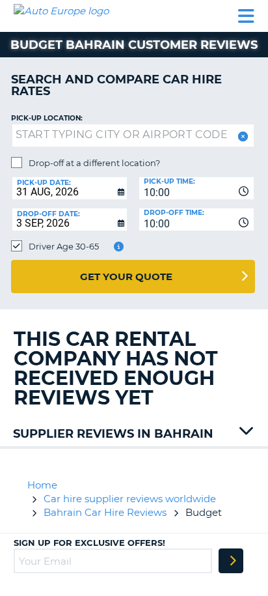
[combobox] (196, 188)
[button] (242, 136)
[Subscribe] (231, 560)
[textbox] (133, 135)
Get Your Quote (126, 276)
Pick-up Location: (47, 118)
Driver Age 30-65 (64, 246)
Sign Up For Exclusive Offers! (89, 542)
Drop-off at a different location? (94, 163)
